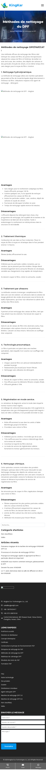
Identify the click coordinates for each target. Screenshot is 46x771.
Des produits (5, 681)
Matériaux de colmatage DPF (11, 657)
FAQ (2, 674)
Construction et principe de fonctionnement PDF (18, 646)
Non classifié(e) (6, 534)
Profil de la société (7, 631)
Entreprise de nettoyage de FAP (12, 649)
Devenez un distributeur (9, 635)
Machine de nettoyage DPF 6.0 (11, 699)
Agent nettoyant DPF (8, 692)
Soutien (3, 685)
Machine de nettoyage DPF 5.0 (11, 695)
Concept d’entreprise (8, 639)
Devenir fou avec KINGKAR (11, 567)
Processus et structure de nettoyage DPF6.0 (17, 552)
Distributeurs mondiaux (9, 688)
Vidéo (3, 537)
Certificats (4, 642)
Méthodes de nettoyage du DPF (12, 653)
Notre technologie (7, 677)
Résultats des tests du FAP (10, 660)
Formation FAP (6, 664)
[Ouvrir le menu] (42, 5)
